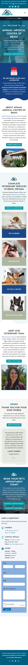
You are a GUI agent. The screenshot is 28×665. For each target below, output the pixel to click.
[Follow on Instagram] (12, 6)
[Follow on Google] (18, 6)
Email (5, 572)
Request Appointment (14, 54)
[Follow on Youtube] (15, 6)
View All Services (14, 208)
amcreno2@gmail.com (16, 544)
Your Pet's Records (14, 508)
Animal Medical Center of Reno (13, 41)
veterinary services (17, 194)
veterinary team (8, 133)
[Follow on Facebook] (10, 6)
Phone (4, 580)
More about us (14, 145)
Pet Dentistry (14, 261)
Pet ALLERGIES (14, 233)
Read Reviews (14, 425)
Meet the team (14, 361)
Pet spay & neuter (14, 289)
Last (16, 569)
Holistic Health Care (14, 315)
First (4, 569)
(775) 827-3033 (15, 540)
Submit (7, 609)
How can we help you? (9, 588)
